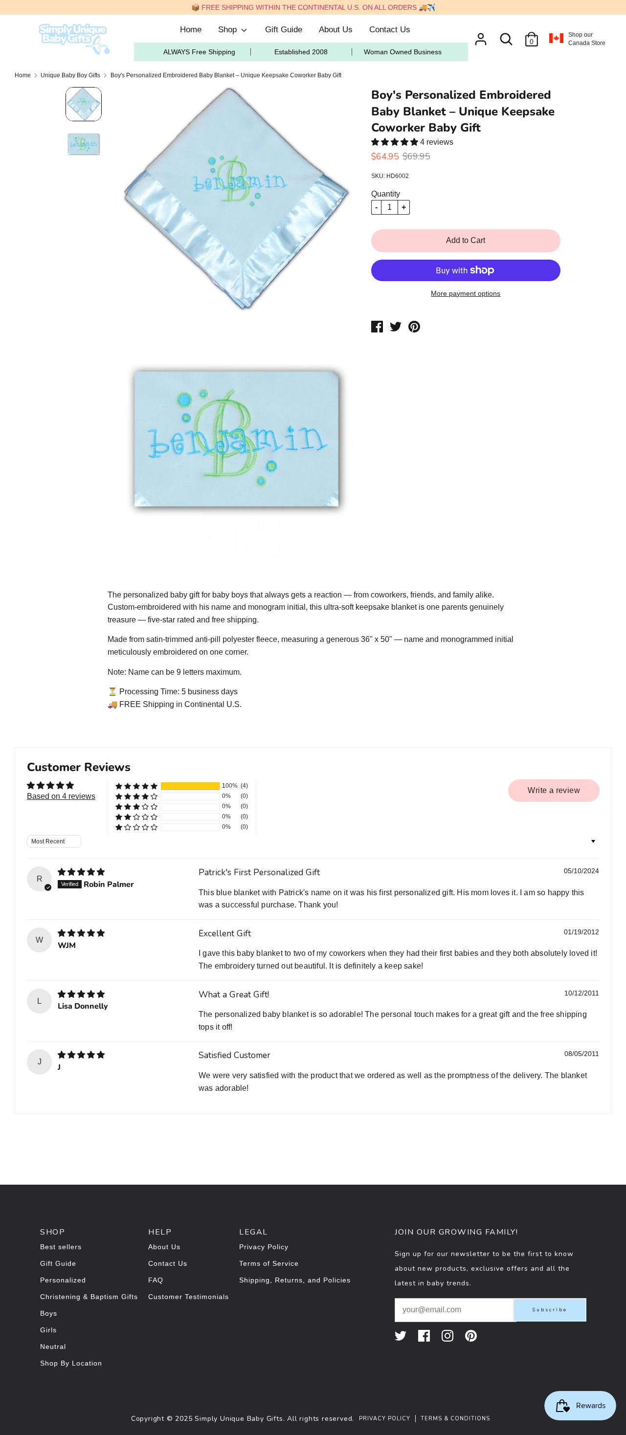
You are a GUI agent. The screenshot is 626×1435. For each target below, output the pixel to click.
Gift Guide (283, 29)
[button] (395, 142)
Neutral (53, 1346)
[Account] (481, 35)
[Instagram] (448, 1336)
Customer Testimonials (188, 1297)
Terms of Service (269, 1263)
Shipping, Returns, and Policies (295, 1280)
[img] (81, 872)
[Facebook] (425, 1336)
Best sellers (61, 1247)
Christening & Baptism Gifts (89, 1297)
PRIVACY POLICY (384, 1418)
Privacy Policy (264, 1247)
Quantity (385, 194)
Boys (48, 1313)
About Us (336, 29)
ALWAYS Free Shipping (199, 52)
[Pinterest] (472, 1336)
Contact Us (389, 29)
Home (190, 29)
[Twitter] (401, 1336)
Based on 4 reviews (61, 796)
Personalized (63, 1280)
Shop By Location (71, 1363)
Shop (228, 29)
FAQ (155, 1280)
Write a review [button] (554, 790)
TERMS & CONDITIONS (455, 1418)
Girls (48, 1330)
